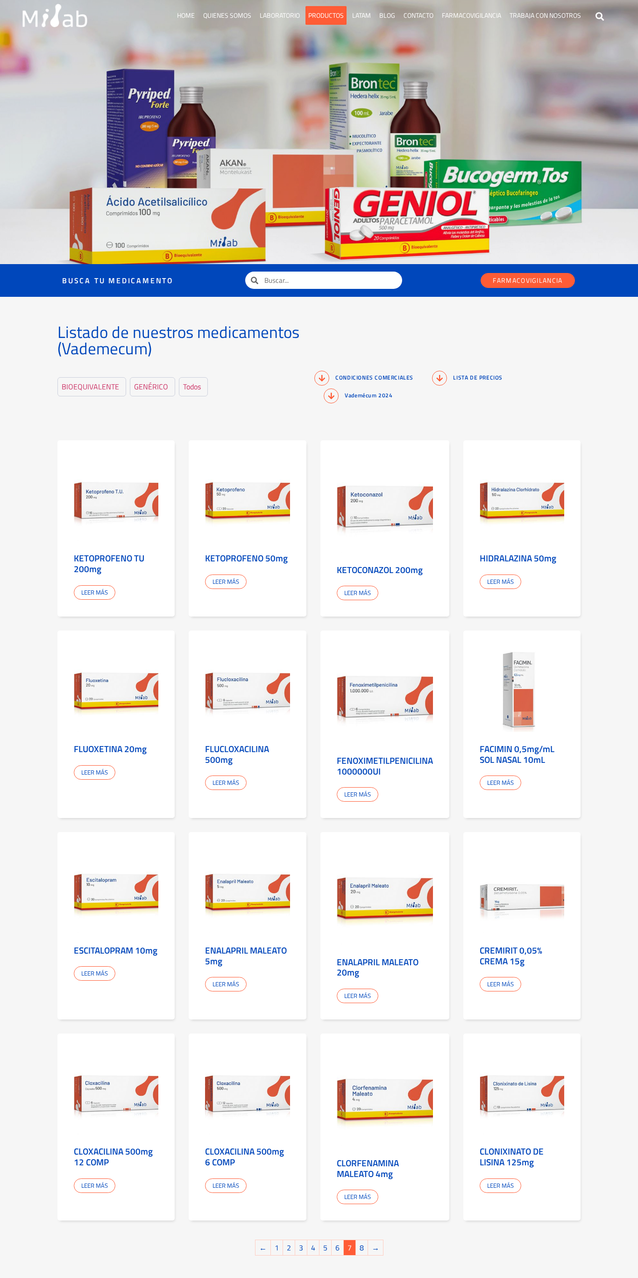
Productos (326, 15)
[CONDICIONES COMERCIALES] (321, 378)
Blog (387, 15)
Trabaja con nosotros (545, 15)
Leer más (94, 592)
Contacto (418, 15)
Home (186, 15)
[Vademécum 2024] (331, 395)
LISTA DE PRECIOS (478, 377)
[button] (600, 16)
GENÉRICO (151, 387)
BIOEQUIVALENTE (90, 387)
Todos (192, 387)
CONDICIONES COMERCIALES (374, 377)
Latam (361, 15)
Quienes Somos (227, 15)
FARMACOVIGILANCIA (471, 15)
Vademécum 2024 (368, 395)
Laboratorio (280, 15)
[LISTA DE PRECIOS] (439, 378)
